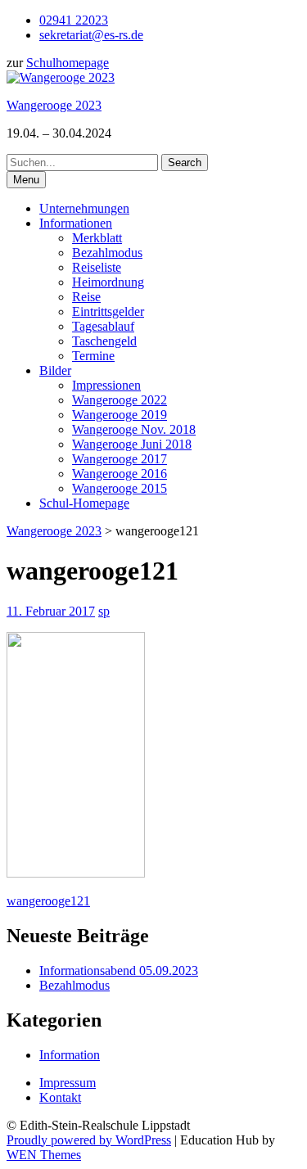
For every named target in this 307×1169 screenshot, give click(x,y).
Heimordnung (108, 282)
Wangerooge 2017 (119, 459)
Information (69, 1055)
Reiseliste (96, 267)
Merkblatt (97, 238)
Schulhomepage (67, 63)
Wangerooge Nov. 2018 (134, 429)
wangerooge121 (48, 901)
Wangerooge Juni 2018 (132, 444)
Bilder (55, 370)
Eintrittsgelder (108, 311)
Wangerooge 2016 (119, 474)
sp (104, 611)
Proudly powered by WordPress (89, 1140)
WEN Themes (44, 1155)
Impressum (67, 1083)
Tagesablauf (103, 326)
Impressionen (106, 385)
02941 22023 (73, 20)
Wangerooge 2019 (119, 415)
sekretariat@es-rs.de (91, 35)
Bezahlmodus (107, 253)
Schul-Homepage (84, 503)
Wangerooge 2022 (119, 400)
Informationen (75, 223)
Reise (86, 297)
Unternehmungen (84, 208)
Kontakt (60, 1097)
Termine (93, 356)
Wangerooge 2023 (54, 105)
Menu (26, 180)
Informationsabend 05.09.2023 (118, 970)
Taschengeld (104, 341)
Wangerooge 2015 (119, 488)
